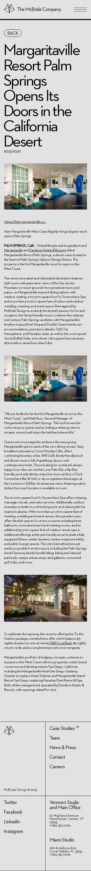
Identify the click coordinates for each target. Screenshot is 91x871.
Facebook (13, 812)
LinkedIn (12, 821)
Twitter (10, 802)
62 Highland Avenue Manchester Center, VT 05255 (67, 819)
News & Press (63, 747)
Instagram (13, 831)
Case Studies (62, 728)
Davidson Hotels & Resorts (47, 250)
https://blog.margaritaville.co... (25, 222)
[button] (80, 9)
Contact (57, 757)
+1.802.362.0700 (60, 825)
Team (55, 738)
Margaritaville (13, 250)
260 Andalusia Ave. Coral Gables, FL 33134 (66, 850)
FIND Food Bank (61, 643)
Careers (57, 766)
